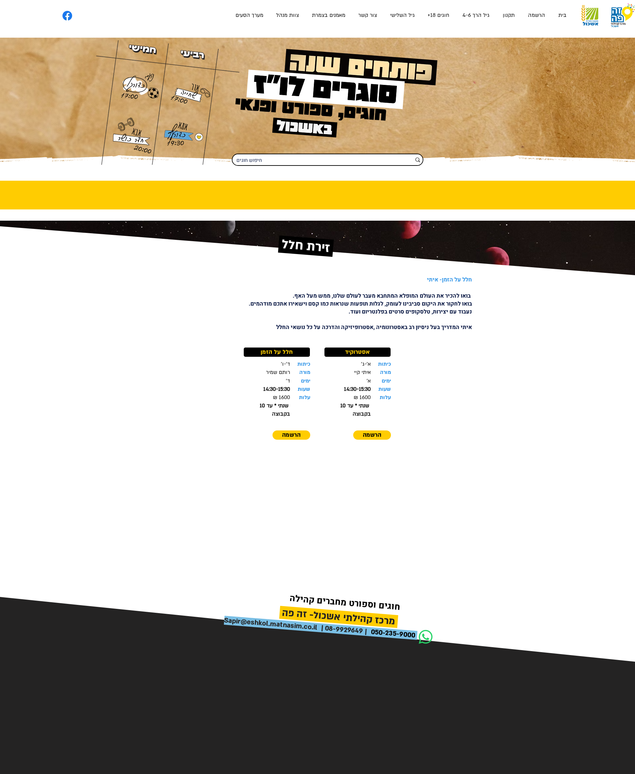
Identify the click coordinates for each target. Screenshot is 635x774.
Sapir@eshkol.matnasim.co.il (271, 624)
